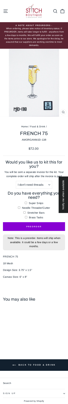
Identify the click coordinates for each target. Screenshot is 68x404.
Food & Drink (37, 126)
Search (7, 383)
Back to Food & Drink (36, 365)
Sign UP (9, 393)
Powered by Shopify (34, 401)
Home (24, 126)
